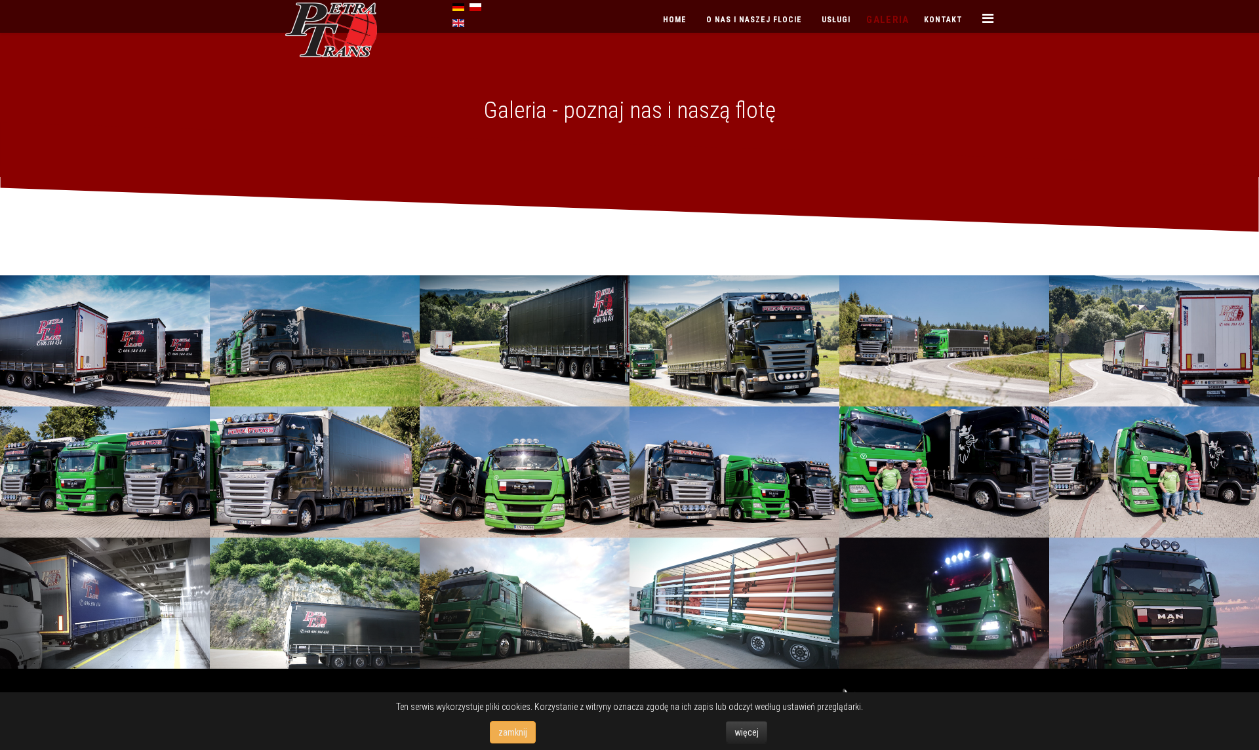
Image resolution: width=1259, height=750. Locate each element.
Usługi (836, 19)
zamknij (512, 732)
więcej (746, 732)
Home (675, 19)
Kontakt (943, 19)
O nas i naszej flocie (754, 19)
